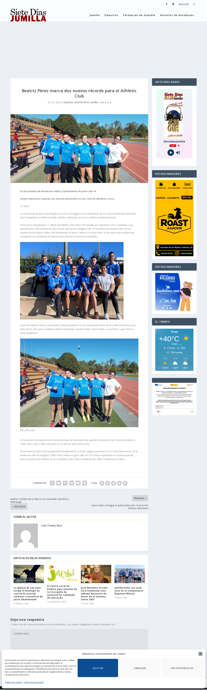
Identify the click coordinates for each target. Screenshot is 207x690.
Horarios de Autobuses (177, 15)
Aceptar (98, 668)
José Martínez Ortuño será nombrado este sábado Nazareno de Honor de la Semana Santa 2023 (94, 593)
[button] (200, 653)
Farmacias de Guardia (139, 15)
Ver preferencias (182, 668)
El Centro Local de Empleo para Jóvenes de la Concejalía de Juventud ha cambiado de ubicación (62, 591)
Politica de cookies (13, 682)
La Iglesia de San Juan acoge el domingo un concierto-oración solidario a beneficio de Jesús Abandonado (28, 593)
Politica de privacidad (34, 682)
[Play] (171, 152)
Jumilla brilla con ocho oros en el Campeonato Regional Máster (128, 590)
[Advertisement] (103, 47)
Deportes (111, 15)
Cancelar (140, 668)
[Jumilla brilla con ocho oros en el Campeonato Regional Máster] (129, 574)
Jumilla (95, 15)
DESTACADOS (82, 102)
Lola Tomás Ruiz (51, 525)
